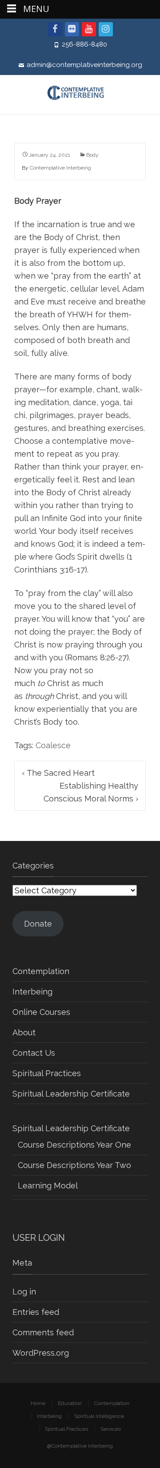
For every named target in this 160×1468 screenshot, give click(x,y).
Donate (38, 923)
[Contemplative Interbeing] (80, 94)
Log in (24, 1291)
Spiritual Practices (46, 1073)
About (24, 1032)
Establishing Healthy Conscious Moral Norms (91, 792)
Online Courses (41, 1012)
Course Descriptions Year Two (74, 1165)
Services (110, 1429)
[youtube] (89, 29)
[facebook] (55, 29)
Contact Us (33, 1053)
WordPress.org (40, 1353)
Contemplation (40, 971)
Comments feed (43, 1332)
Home (38, 1403)
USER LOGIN (38, 1237)
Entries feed (35, 1312)
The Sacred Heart (58, 772)
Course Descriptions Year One (74, 1144)
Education (70, 1403)
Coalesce (53, 745)
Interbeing (32, 991)
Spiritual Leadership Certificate (71, 1093)
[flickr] (72, 29)
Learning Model (48, 1185)
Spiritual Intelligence (99, 1416)
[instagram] (106, 29)
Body (92, 155)
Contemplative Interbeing (60, 168)
